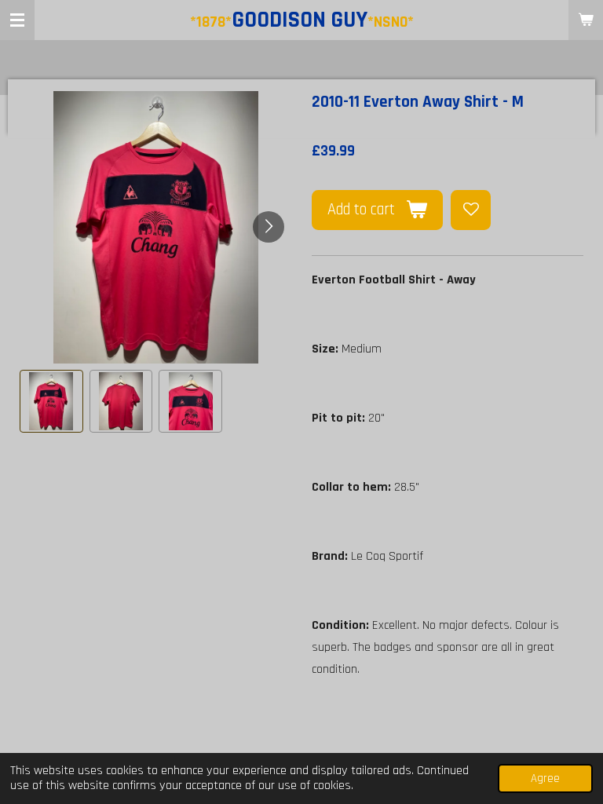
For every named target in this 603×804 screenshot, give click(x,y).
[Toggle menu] (17, 20)
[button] (51, 401)
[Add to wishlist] (471, 210)
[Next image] (268, 227)
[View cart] (585, 20)
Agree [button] (545, 778)
